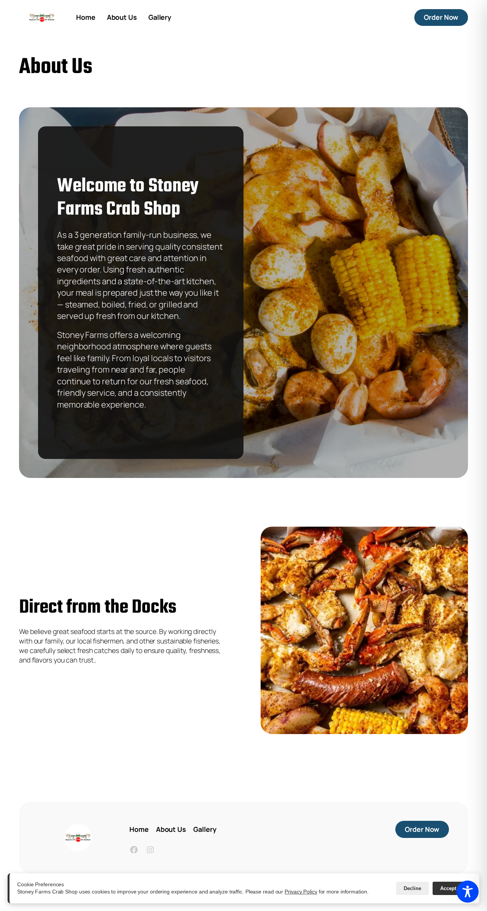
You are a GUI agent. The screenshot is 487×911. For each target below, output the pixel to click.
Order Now (446, 17)
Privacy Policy (301, 892)
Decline (412, 888)
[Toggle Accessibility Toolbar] (467, 891)
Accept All (452, 888)
